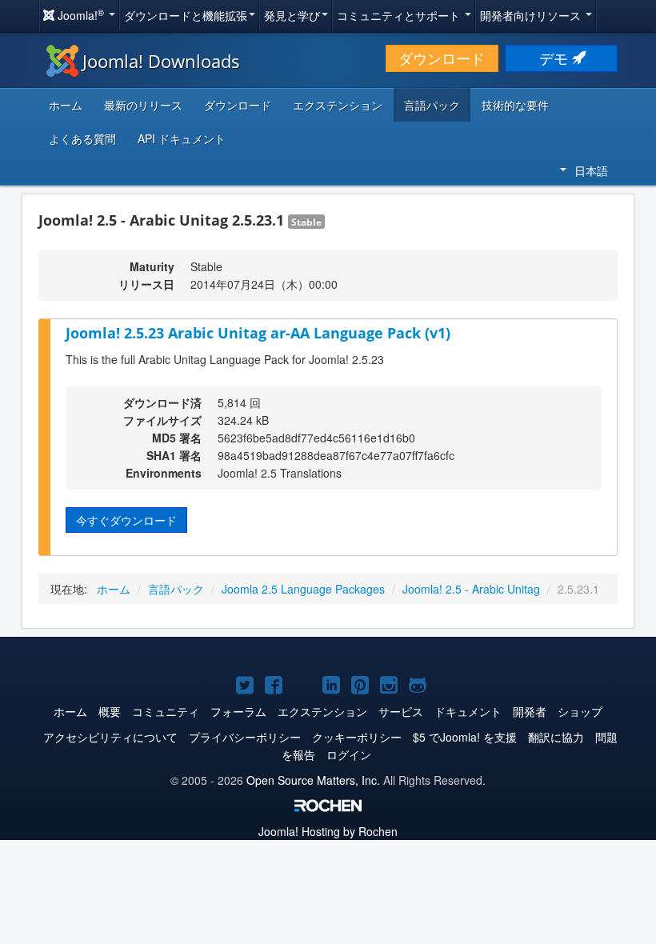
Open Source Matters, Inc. (313, 780)
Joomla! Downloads (161, 61)
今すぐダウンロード (126, 520)
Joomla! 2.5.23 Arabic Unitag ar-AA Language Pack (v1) (258, 332)
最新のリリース (143, 105)
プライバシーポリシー (245, 737)
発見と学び (292, 15)
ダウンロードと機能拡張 (185, 15)
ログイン (348, 754)
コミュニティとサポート (400, 15)
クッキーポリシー (357, 737)
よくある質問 (82, 138)
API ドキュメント (182, 138)
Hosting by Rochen (328, 831)
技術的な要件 (515, 105)
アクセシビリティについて (110, 737)
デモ (555, 58)
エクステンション (337, 105)
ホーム (65, 105)
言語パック (432, 105)
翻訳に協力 (556, 737)
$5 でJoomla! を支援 (465, 737)
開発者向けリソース (532, 15)
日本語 (591, 170)
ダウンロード (441, 58)
